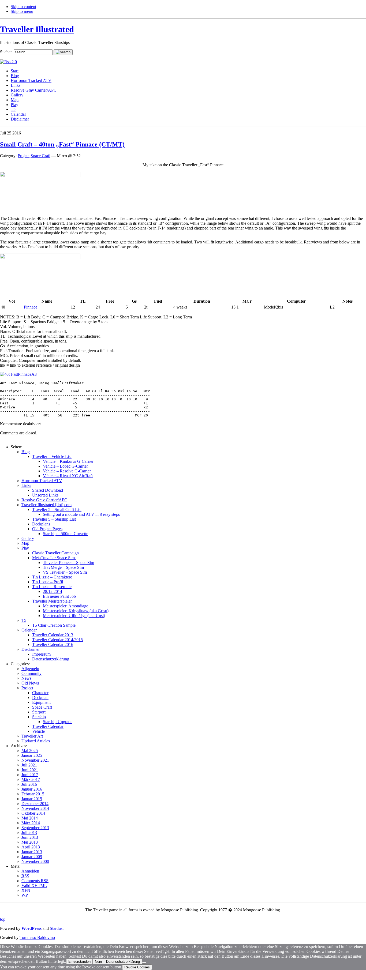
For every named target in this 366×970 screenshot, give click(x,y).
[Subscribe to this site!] (8, 61)
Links (15, 85)
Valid (34, 885)
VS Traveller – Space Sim (65, 572)
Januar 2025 (31, 755)
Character (40, 692)
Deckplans (41, 524)
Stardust (57, 928)
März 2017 (30, 779)
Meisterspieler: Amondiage (65, 606)
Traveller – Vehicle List (52, 456)
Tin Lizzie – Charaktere (52, 577)
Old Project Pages (47, 529)
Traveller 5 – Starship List (54, 519)
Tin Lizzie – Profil (47, 582)
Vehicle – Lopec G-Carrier (65, 466)
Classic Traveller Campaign (55, 553)
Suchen (6, 52)
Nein (98, 962)
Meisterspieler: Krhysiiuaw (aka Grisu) (76, 610)
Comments (34, 880)
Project (23, 155)
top (2, 919)
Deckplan (40, 697)
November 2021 (35, 760)
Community (31, 673)
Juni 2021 (29, 770)
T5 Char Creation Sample (54, 625)
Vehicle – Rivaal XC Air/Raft (68, 475)
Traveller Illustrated (37, 29)
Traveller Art (32, 736)
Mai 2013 (29, 842)
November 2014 (35, 808)
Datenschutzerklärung (50, 659)
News (26, 678)
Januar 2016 (31, 789)
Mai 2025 (29, 750)
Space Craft (40, 155)
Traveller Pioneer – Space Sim (68, 562)
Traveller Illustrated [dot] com (46, 504)
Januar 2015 (31, 798)
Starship (39, 717)
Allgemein (30, 668)
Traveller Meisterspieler (52, 601)
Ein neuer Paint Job (59, 596)
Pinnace (30, 307)
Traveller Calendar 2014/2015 (57, 639)
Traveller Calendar (48, 726)
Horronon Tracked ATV (31, 80)
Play (14, 104)
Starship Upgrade (57, 721)
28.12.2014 (52, 591)
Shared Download (47, 490)
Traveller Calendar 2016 (52, 644)
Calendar (18, 114)
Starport (39, 712)
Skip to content (23, 6)
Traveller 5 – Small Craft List (56, 509)
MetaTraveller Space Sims (54, 557)
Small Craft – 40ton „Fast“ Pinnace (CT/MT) (62, 144)
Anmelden (30, 871)
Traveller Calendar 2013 (52, 635)
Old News (30, 683)
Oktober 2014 (33, 813)
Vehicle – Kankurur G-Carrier (68, 461)
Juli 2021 (29, 765)
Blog (15, 75)
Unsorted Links (45, 495)
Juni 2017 (29, 774)
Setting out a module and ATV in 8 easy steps (81, 514)
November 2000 (35, 861)
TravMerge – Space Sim (63, 567)
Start (14, 71)
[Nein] (144, 963)
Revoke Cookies (137, 967)
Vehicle (38, 731)
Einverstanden (79, 962)
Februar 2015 (32, 794)
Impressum (41, 654)
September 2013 (35, 827)
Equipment (41, 702)
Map (14, 99)
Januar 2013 (31, 851)
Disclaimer (20, 119)
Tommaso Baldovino (37, 937)
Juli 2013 (29, 832)
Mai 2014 (29, 818)
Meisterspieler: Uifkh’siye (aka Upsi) (74, 615)
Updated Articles (35, 741)
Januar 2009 (31, 856)
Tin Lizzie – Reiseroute (52, 586)
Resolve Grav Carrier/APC (34, 90)
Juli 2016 (29, 784)
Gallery (17, 95)
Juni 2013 (29, 837)
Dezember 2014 (34, 803)
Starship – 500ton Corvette (65, 533)
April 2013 (30, 847)
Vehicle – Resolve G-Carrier (67, 471)
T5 (13, 109)
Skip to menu (22, 11)
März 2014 (30, 823)
